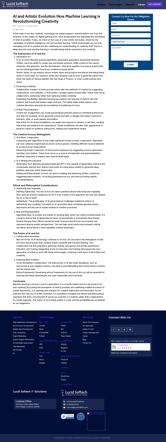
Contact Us (87, 343)
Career (141, 5)
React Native (66, 336)
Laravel (42, 326)
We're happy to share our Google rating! (127, 341)
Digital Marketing (19, 336)
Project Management (91, 333)
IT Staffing (66, 385)
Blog (84, 339)
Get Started (154, 4)
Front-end (44, 353)
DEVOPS (64, 368)
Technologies (115, 5)
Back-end (43, 322)
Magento (64, 348)
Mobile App (66, 322)
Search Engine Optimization (23, 339)
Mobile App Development (23, 329)
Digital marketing (48, 341)
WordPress (65, 376)
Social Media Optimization (23, 343)
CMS (63, 373)
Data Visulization (19, 333)
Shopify (64, 344)
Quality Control (88, 329)
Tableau (64, 363)
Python (42, 336)
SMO (41, 348)
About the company (91, 322)
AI (32, 290)
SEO (41, 344)
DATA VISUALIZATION (70, 356)
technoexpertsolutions (75, 401)
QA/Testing (17, 350)
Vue (40, 356)
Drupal (63, 379)
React (41, 359)
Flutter (63, 326)
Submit (131, 65)
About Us (130, 5)
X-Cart (63, 351)
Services (101, 5)
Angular (42, 363)
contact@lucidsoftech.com (77, 407)
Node (41, 329)
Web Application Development (25, 322)
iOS (62, 329)
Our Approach (88, 326)
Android (64, 332)
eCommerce (66, 341)
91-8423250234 (73, 404)
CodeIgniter (43, 332)
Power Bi (64, 359)
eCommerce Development (23, 326)
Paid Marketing (19, 346)
